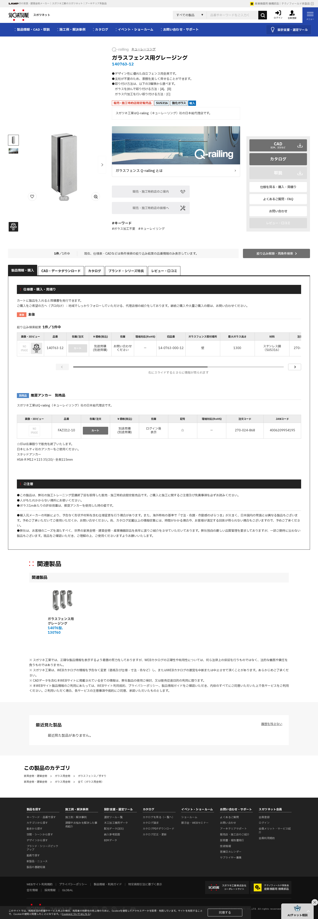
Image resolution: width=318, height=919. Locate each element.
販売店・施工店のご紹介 (234, 834)
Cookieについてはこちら (76, 914)
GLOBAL (67, 890)
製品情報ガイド (172, 686)
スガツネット (41, 15)
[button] (102, 164)
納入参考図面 (112, 834)
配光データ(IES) (114, 829)
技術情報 (225, 846)
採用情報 (50, 890)
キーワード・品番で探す (41, 817)
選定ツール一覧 (113, 817)
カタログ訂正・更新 (155, 834)
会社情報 (32, 890)
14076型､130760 (55, 630)
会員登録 (264, 817)
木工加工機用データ (116, 823)
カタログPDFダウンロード (159, 829)
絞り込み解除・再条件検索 (275, 253)
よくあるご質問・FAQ (278, 199)
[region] (159, 344)
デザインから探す (37, 840)
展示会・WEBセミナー (195, 823)
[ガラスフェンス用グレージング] (61, 600)
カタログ (278, 159)
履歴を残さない (271, 724)
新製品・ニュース (37, 861)
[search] (262, 15)
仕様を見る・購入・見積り (278, 187)
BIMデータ (110, 840)
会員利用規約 (267, 838)
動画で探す (33, 855)
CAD (278, 145)
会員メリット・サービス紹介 (275, 830)
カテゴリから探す (37, 823)
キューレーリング (143, 49)
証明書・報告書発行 (232, 840)
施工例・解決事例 (76, 817)
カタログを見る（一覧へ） (159, 817)
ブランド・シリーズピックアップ (42, 848)
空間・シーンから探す (40, 834)
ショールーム (189, 817)
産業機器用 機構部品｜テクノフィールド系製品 (282, 4)
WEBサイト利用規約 (111, 686)
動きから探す (35, 829)
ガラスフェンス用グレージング (61, 621)
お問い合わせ (278, 211)
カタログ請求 (151, 823)
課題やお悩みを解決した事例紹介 (81, 825)
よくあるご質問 (229, 817)
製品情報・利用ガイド (108, 884)
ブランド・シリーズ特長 (126, 271)
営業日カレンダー (230, 852)
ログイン (264, 823)
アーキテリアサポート (233, 829)
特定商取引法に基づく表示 (145, 884)
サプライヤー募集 (230, 858)
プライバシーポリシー (143, 686)
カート (95, 431)
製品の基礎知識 (36, 867)
